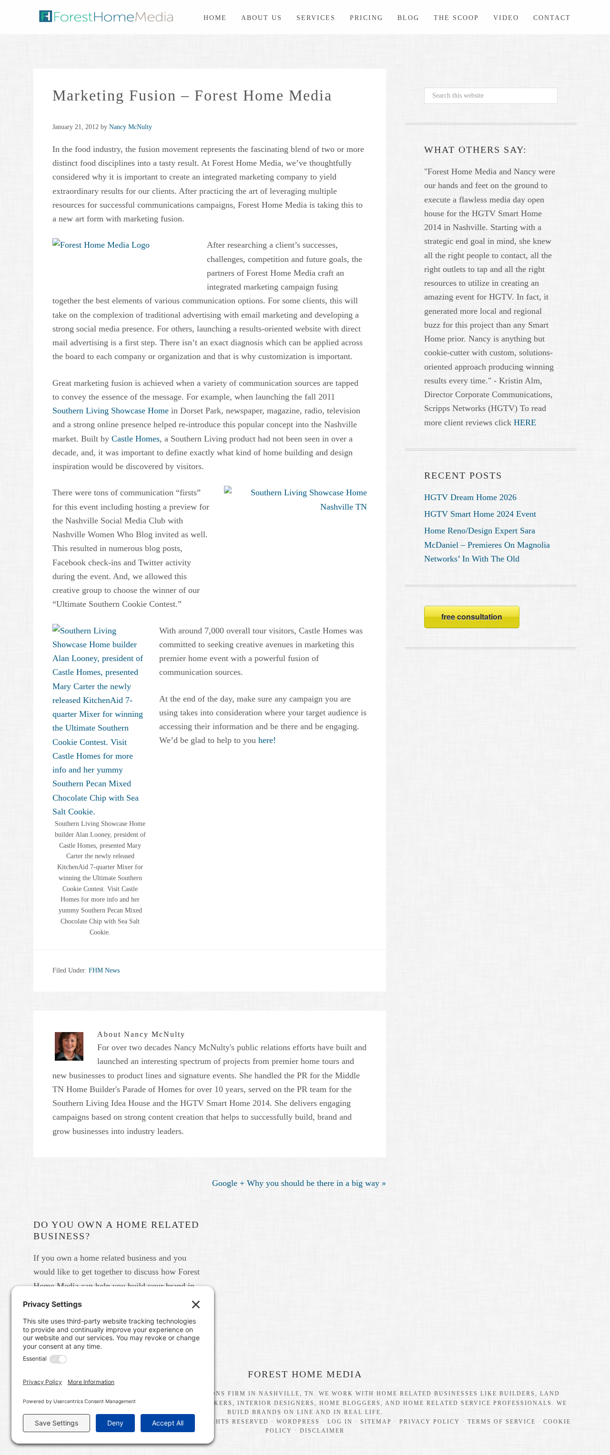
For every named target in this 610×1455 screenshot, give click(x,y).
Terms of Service (502, 1421)
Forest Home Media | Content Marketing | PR (104, 15)
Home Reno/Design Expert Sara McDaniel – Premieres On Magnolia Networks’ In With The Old (487, 544)
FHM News (104, 970)
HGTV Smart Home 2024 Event (480, 514)
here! (267, 740)
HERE (525, 422)
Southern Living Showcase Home (111, 410)
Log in (340, 1421)
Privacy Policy (429, 1421)
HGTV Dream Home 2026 (470, 497)
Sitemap (376, 1421)
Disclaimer (322, 1430)
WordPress (298, 1421)
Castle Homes (136, 438)
